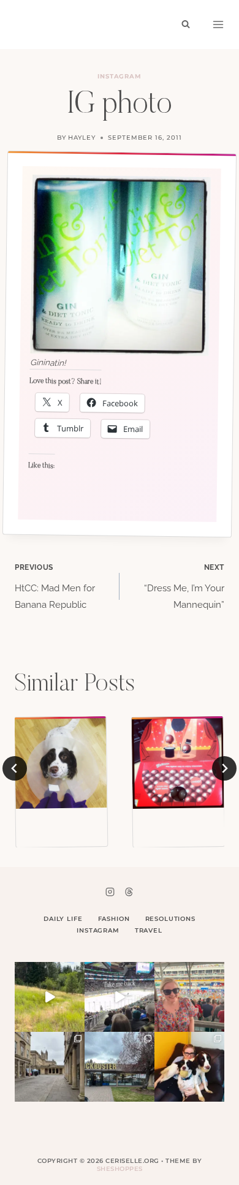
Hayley (82, 138)
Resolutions (170, 919)
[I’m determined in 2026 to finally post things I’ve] (119, 1067)
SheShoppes (120, 1169)
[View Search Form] (186, 24)
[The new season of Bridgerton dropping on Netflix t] (50, 1067)
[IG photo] (61, 762)
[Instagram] (110, 891)
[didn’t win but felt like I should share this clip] (119, 997)
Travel (148, 930)
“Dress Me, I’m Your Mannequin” (184, 586)
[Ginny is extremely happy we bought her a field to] (50, 997)
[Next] (224, 768)
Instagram (119, 76)
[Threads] (129, 891)
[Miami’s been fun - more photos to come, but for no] (189, 997)
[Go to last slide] (14, 768)
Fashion (114, 919)
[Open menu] (218, 24)
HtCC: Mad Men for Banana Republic (55, 586)
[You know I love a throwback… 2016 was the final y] (189, 1067)
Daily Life (63, 919)
